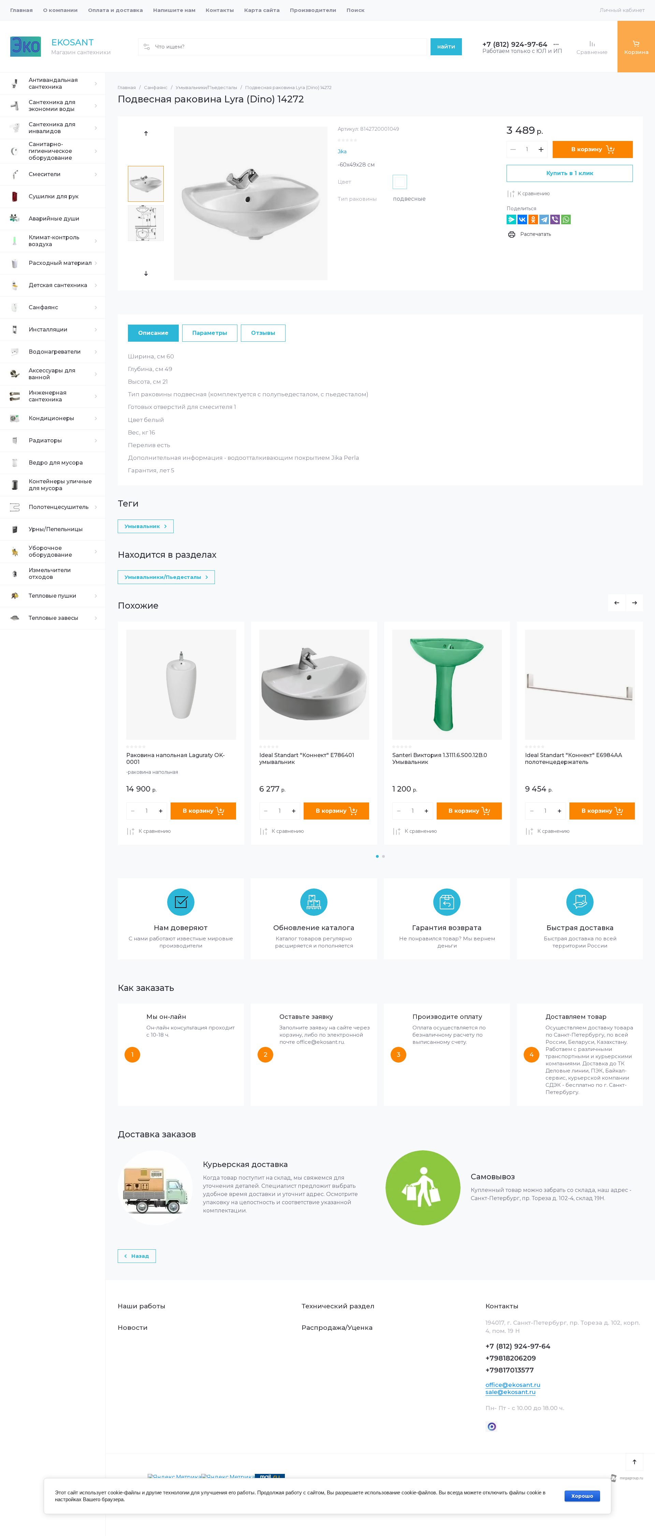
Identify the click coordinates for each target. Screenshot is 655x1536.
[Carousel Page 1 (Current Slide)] (377, 856)
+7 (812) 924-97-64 (515, 44)
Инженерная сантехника (48, 396)
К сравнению (534, 193)
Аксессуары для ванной (52, 374)
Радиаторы (45, 440)
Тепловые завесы (53, 618)
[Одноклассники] (533, 219)
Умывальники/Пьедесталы (206, 87)
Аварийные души (54, 218)
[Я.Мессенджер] (511, 219)
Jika (342, 151)
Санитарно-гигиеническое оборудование (50, 151)
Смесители (45, 174)
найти (446, 46)
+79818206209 (510, 1358)
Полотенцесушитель (59, 507)
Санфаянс (43, 307)
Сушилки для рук (53, 196)
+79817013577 (509, 1370)
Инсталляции (48, 329)
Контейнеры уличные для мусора (60, 485)
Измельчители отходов (50, 573)
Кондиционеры (51, 418)
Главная (127, 87)
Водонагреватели (55, 352)
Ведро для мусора (56, 462)
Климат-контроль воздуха (54, 240)
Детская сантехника (58, 285)
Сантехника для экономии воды (52, 105)
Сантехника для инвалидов (52, 127)
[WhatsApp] (566, 219)
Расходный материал (60, 263)
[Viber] (555, 219)
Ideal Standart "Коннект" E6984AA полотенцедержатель (573, 759)
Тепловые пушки (52, 596)
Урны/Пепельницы (56, 529)
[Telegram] (544, 219)
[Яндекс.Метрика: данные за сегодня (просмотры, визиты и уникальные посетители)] (174, 1477)
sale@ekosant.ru (510, 1392)
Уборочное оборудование (50, 551)
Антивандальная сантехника (53, 83)
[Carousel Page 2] (383, 856)
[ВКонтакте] (522, 219)
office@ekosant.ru (512, 1384)
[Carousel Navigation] (625, 602)
